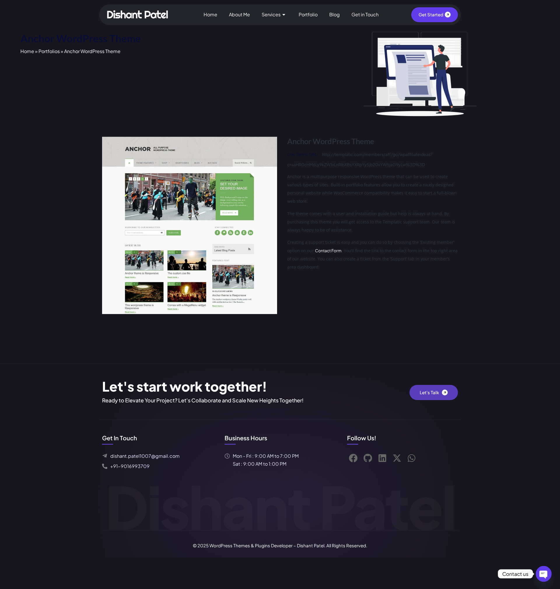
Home (210, 14)
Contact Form (328, 250)
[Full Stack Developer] (138, 14)
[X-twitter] (397, 458)
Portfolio (308, 14)
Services (271, 14)
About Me (239, 14)
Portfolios (49, 51)
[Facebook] (353, 458)
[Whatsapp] (411, 458)
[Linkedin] (382, 458)
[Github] (368, 458)
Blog (334, 14)
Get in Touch (365, 14)
